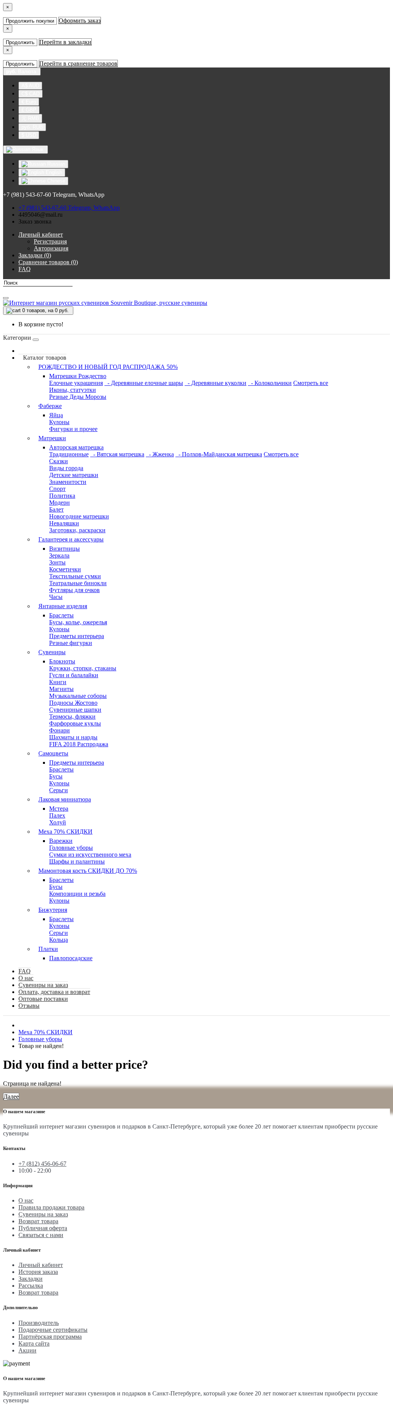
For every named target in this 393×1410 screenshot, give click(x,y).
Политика (62, 495)
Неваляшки (64, 523)
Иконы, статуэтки (72, 390)
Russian (55, 164)
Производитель (38, 1323)
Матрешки (52, 438)
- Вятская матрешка (117, 454)
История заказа (38, 1272)
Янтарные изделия (62, 606)
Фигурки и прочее (73, 429)
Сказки (58, 461)
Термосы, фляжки (72, 716)
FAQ (24, 971)
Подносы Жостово (73, 702)
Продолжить (20, 42)
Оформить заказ (80, 20)
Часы (56, 597)
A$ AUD (30, 86)
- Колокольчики (270, 383)
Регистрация (50, 241)
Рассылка (30, 1285)
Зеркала (59, 555)
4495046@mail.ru (40, 214)
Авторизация (51, 248)
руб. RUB (32, 127)
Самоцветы (53, 753)
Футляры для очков (74, 590)
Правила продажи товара (51, 1207)
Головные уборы (71, 847)
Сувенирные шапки (75, 709)
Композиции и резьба (77, 893)
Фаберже (50, 406)
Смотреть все (310, 383)
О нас (25, 978)
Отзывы (29, 1005)
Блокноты (62, 661)
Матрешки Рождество (77, 376)
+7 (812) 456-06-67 (42, 1163)
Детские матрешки (73, 475)
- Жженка (160, 454)
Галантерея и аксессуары (71, 539)
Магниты (61, 689)
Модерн (59, 502)
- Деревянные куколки (215, 383)
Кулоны (59, 422)
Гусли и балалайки (73, 675)
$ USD (28, 135)
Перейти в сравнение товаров (78, 63)
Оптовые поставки (43, 998)
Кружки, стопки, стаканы (82, 668)
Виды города (66, 468)
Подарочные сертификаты (53, 1329)
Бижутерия (52, 910)
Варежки (61, 840)
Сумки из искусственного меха (90, 854)
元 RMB (30, 118)
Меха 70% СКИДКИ (65, 831)
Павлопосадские (70, 958)
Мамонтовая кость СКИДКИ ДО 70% (87, 870)
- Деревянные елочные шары (143, 383)
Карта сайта (34, 1343)
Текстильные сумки (75, 576)
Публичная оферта (42, 1228)
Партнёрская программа (50, 1336)
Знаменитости (67, 482)
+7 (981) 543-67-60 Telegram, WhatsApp (69, 207)
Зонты (57, 562)
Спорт (57, 488)
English (53, 172)
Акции (27, 1350)
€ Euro (28, 102)
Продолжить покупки (30, 21)
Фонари (59, 730)
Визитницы (64, 548)
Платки (48, 949)
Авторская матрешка (76, 447)
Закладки (30, 1278)
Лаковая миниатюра (64, 799)
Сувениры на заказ (43, 985)
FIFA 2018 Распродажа (78, 744)
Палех (57, 815)
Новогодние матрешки (79, 516)
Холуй (57, 822)
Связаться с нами (40, 1235)
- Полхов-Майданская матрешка (218, 454)
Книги (57, 682)
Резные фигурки (70, 643)
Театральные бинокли (78, 583)
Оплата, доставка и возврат (54, 992)
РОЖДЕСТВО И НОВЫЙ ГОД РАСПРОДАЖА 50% (108, 367)
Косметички (65, 569)
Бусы (56, 776)
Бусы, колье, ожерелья (78, 622)
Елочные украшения (76, 383)
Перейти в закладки (65, 42)
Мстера (58, 808)
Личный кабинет (40, 1265)
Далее (11, 1096)
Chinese (55, 181)
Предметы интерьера (76, 636)
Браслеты (61, 615)
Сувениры (52, 652)
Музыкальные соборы (78, 696)
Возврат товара (38, 1221)
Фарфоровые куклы (75, 723)
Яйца (56, 415)
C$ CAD (30, 94)
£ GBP (28, 110)
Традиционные (69, 454)
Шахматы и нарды (73, 737)
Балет (56, 509)
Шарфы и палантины (77, 861)
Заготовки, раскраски (77, 530)
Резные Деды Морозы (77, 396)
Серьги (58, 790)
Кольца (58, 939)
